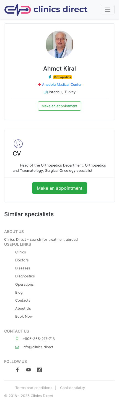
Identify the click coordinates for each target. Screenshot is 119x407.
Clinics (20, 252)
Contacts (22, 300)
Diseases (22, 268)
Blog (19, 292)
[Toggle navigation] (108, 9)
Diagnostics (25, 276)
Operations (24, 284)
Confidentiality (72, 387)
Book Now (24, 316)
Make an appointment (59, 106)
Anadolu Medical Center (62, 84)
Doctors (22, 260)
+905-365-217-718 (38, 339)
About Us (23, 308)
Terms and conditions (33, 387)
